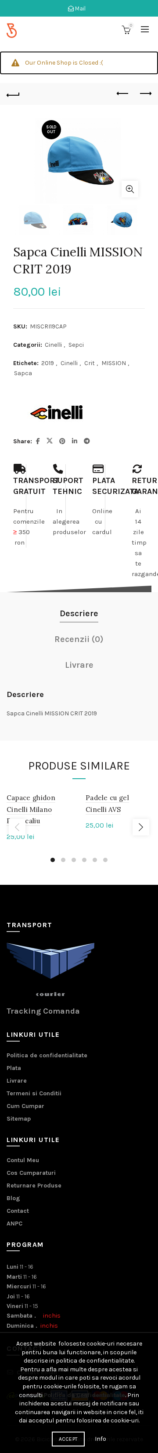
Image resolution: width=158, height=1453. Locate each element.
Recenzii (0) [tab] (79, 639)
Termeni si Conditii (34, 1093)
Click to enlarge (130, 189)
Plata (14, 1068)
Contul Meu (23, 1160)
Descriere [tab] (79, 613)
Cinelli (53, 345)
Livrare (17, 1080)
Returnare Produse (34, 1185)
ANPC (14, 1223)
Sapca (23, 373)
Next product (145, 94)
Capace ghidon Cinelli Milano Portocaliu (31, 809)
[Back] (13, 94)
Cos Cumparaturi (31, 1173)
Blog (13, 1198)
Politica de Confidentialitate (84, 1395)
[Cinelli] (57, 413)
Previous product (123, 94)
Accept (68, 1439)
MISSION (113, 363)
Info (100, 1439)
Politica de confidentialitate (47, 1055)
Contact (18, 1211)
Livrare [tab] (79, 665)
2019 (47, 363)
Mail (80, 8)
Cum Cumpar (25, 1106)
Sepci (76, 345)
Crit (89, 363)
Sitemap (19, 1118)
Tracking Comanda (43, 1011)
